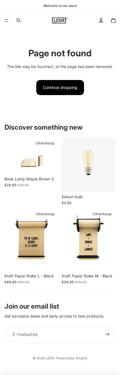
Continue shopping (60, 87)
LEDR (49, 358)
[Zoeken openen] (18, 20)
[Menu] (6, 20)
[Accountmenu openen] (101, 20)
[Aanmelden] (107, 334)
